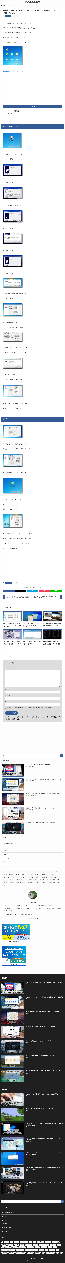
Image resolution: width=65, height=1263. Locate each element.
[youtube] (35, 918)
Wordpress (11, 874)
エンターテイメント (44, 874)
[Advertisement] (32, 88)
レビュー (10, 113)
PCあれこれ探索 (32, 2)
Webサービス (8, 854)
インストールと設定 (13, 111)
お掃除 (22, 874)
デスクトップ (15, 877)
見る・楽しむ (31, 882)
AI (3, 872)
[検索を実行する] (61, 755)
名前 (7, 689)
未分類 (6, 862)
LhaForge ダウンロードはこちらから (13, 71)
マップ (50, 877)
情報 (58, 879)
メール (7, 695)
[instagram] (32, 918)
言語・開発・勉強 (51, 882)
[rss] (38, 1258)
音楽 (4, 885)
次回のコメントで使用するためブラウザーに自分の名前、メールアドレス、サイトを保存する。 (31, 707)
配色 (58, 882)
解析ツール (38, 882)
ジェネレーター (6, 877)
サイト (6, 701)
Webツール (49, 872)
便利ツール (12, 879)
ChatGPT (17, 872)
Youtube (17, 874)
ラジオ (55, 877)
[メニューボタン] (2, 2)
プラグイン (44, 877)
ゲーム (60, 874)
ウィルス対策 (29, 874)
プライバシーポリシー (39, 1260)
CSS (31, 872)
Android (7, 872)
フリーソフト (8, 582)
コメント (8, 668)
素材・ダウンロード (21, 882)
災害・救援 (5, 882)
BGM (12, 872)
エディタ (36, 874)
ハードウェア (31, 877)
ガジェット (54, 874)
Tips (5, 850)
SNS (40, 872)
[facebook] (27, 918)
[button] (9, 591)
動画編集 (42, 879)
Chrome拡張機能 (9, 843)
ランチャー (5, 879)
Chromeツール (24, 872)
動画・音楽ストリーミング (32, 879)
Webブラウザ (57, 872)
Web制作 (5, 874)
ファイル (17, 582)
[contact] (38, 918)
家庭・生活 (52, 879)
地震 (47, 879)
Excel (35, 872)
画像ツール (12, 882)
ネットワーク (23, 877)
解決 (44, 882)
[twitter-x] (30, 918)
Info (5, 846)
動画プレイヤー (20, 879)
